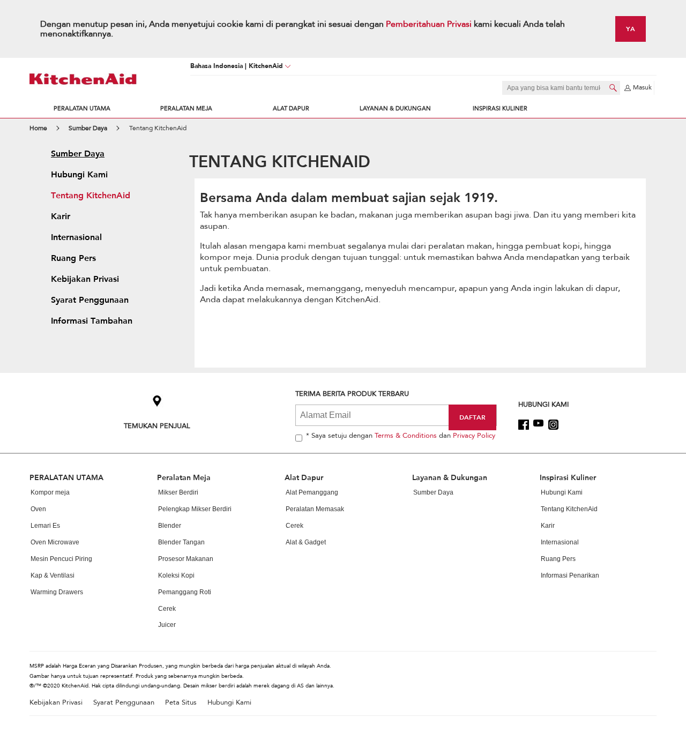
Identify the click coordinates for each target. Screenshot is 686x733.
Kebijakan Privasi (56, 703)
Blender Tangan (181, 542)
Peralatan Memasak (315, 509)
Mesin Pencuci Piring (61, 559)
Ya (630, 29)
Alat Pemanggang (312, 492)
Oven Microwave (55, 542)
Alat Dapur (291, 108)
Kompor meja (50, 492)
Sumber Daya (433, 492)
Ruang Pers (558, 559)
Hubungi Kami (562, 492)
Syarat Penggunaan (123, 703)
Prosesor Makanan (185, 559)
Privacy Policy (474, 435)
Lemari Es (45, 525)
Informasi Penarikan (570, 575)
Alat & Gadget (306, 542)
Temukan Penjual (157, 425)
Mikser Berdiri (178, 492)
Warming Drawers (57, 592)
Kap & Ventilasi (52, 575)
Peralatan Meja (186, 108)
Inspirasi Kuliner (500, 108)
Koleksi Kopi (176, 575)
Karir (548, 525)
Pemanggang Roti (184, 592)
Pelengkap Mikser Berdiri (195, 509)
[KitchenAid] (83, 79)
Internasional (560, 542)
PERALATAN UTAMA (82, 108)
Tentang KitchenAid (569, 509)
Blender (169, 525)
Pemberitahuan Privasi (430, 24)
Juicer (167, 625)
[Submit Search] (613, 88)
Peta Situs (181, 703)
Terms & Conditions (406, 435)
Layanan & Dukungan (395, 108)
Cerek (167, 608)
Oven (38, 509)
